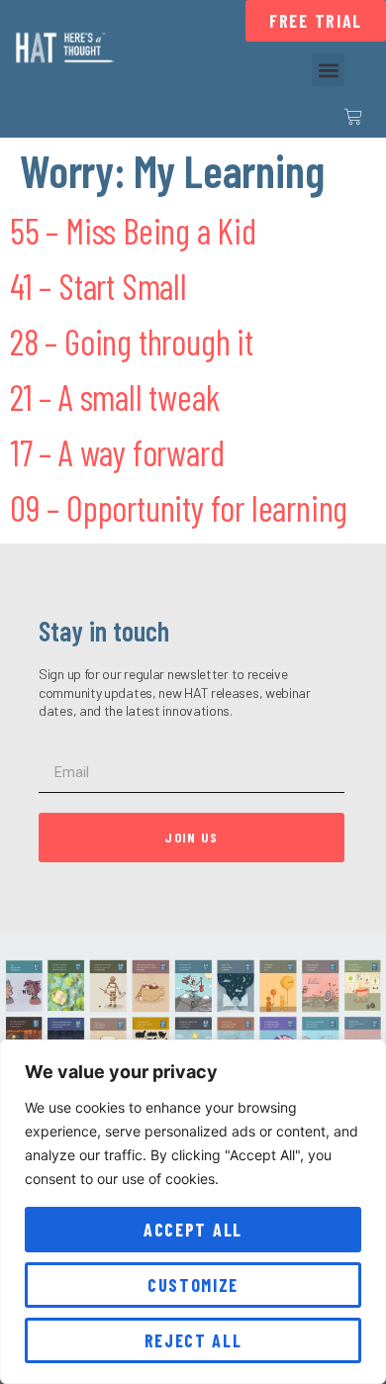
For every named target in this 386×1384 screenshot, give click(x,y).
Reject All (193, 1340)
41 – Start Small (98, 285)
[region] (193, 1211)
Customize (193, 1285)
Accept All (193, 1229)
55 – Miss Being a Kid (133, 230)
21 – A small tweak (114, 396)
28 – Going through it (131, 341)
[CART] (353, 117)
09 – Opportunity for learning (178, 507)
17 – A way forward (117, 452)
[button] (328, 69)
